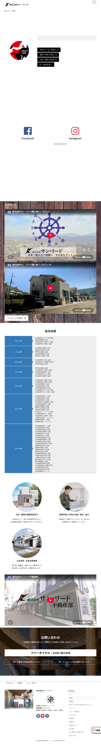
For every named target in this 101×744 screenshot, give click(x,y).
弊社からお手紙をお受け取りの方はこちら (80, 704)
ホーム (70, 694)
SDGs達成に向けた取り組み (76, 732)
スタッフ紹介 (72, 715)
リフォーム (72, 708)
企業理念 (71, 722)
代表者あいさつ (73, 725)
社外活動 (71, 729)
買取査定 (19, 683)
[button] (48, 50)
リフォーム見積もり (31, 683)
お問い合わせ (10, 683)
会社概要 (71, 718)
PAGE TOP (96, 720)
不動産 (70, 698)
